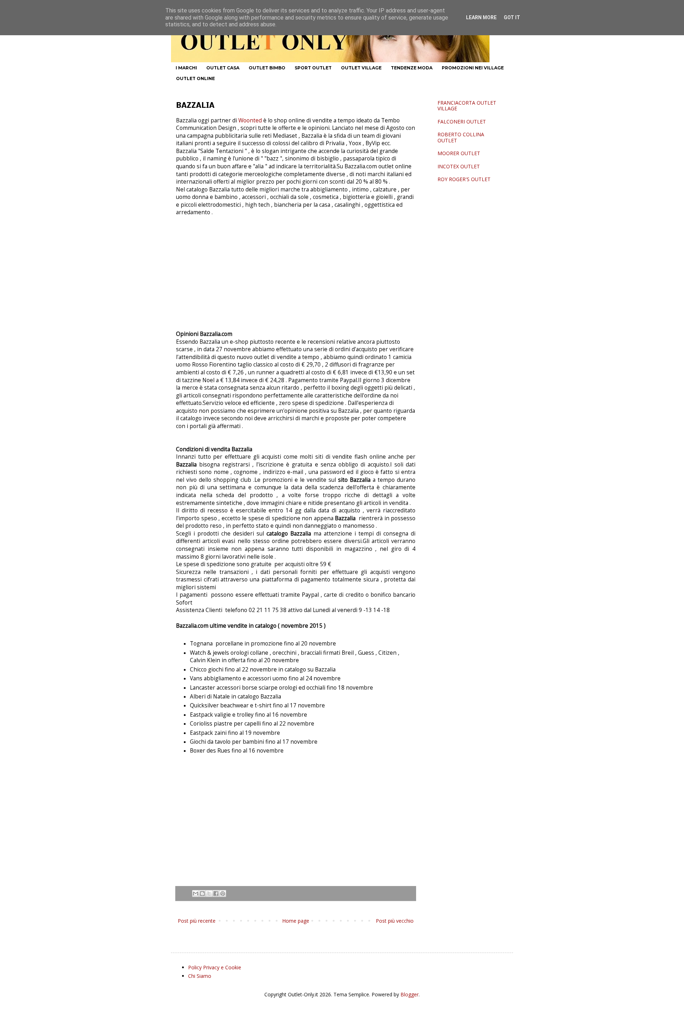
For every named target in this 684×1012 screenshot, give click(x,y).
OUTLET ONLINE (195, 78)
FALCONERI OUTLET (461, 121)
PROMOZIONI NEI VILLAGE (473, 67)
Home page (295, 920)
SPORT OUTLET (313, 67)
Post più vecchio (395, 920)
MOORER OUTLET (458, 153)
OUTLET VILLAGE (361, 67)
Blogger (409, 994)
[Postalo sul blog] (202, 893)
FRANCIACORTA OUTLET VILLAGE (466, 105)
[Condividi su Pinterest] (222, 893)
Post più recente (197, 920)
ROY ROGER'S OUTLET (464, 179)
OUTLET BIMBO (267, 67)
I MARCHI (186, 67)
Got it (512, 17)
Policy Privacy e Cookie (214, 967)
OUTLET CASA (222, 67)
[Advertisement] (295, 276)
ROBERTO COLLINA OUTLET (460, 137)
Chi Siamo (199, 976)
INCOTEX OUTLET (458, 166)
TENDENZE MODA (411, 67)
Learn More (481, 17)
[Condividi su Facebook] (215, 893)
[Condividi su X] (209, 893)
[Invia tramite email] (195, 893)
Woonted (250, 120)
